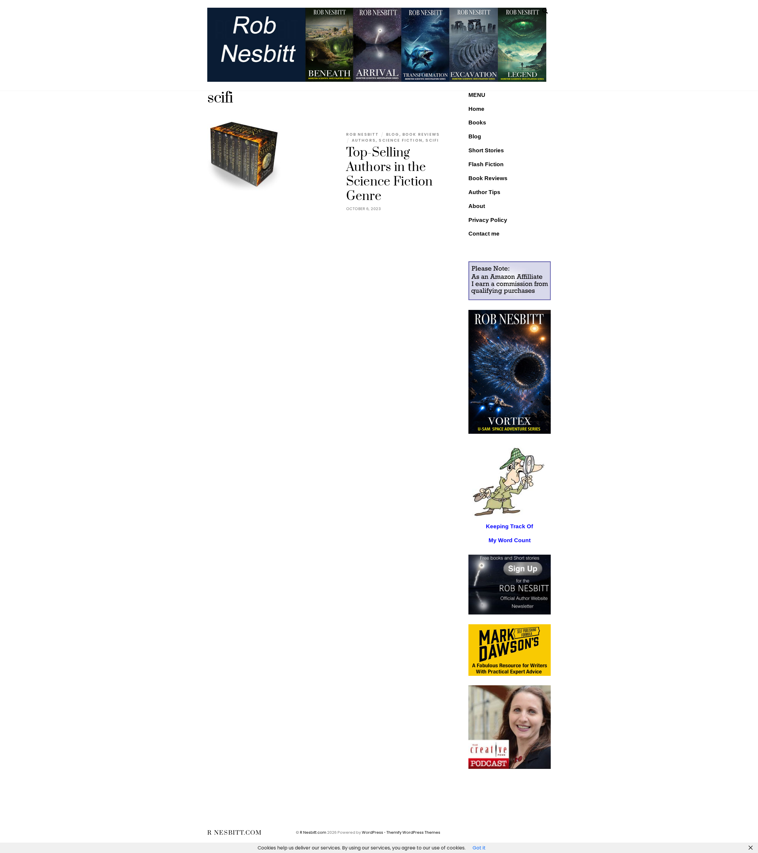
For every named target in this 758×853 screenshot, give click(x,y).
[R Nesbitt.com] (376, 79)
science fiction (401, 140)
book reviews (421, 134)
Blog (392, 134)
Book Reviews (488, 178)
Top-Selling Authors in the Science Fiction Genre (389, 174)
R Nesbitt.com (313, 832)
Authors (364, 140)
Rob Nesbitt (362, 134)
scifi (432, 140)
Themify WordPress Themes (413, 832)
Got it (479, 847)
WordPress (372, 832)
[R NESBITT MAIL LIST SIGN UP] (509, 584)
